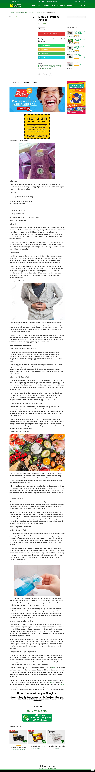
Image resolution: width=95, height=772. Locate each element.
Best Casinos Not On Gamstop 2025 (47, 768)
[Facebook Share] (39, 74)
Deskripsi (13, 82)
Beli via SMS (45, 49)
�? (33, 18)
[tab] (13, 82)
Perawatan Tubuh (41, 66)
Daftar (53, 5)
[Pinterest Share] (47, 74)
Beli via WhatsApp (46, 45)
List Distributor (61, 5)
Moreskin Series (52, 65)
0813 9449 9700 (37, 710)
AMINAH (43, 68)
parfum (46, 68)
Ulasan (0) (34, 82)
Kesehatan (46, 65)
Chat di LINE (45, 53)
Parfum (52, 682)
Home (33, 5)
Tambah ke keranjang (51, 34)
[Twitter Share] (43, 74)
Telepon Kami (45, 57)
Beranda (13, 12)
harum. (53, 668)
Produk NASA (19, 12)
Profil (38, 5)
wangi (50, 68)
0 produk (83, 5)
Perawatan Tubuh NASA (28, 12)
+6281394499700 (16, 1)
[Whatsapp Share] (50, 74)
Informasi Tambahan (24, 82)
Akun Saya (77, 1)
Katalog (45, 5)
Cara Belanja (70, 5)
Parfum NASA (38, 12)
